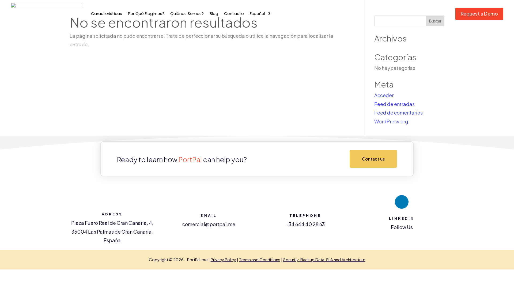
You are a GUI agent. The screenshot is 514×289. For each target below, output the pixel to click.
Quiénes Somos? (187, 13)
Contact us (373, 159)
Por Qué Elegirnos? (146, 13)
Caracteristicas (106, 13)
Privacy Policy (223, 259)
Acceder (384, 95)
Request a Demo (479, 13)
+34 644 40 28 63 (305, 224)
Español (257, 13)
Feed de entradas (394, 104)
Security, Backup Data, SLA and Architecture (324, 259)
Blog (214, 13)
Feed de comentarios (398, 112)
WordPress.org (391, 121)
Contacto (234, 13)
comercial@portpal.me (208, 224)
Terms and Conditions (259, 259)
